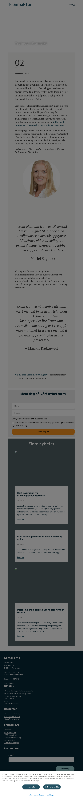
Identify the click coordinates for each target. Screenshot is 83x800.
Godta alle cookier (52, 787)
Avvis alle (31, 787)
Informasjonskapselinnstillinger (41, 795)
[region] (41, 785)
